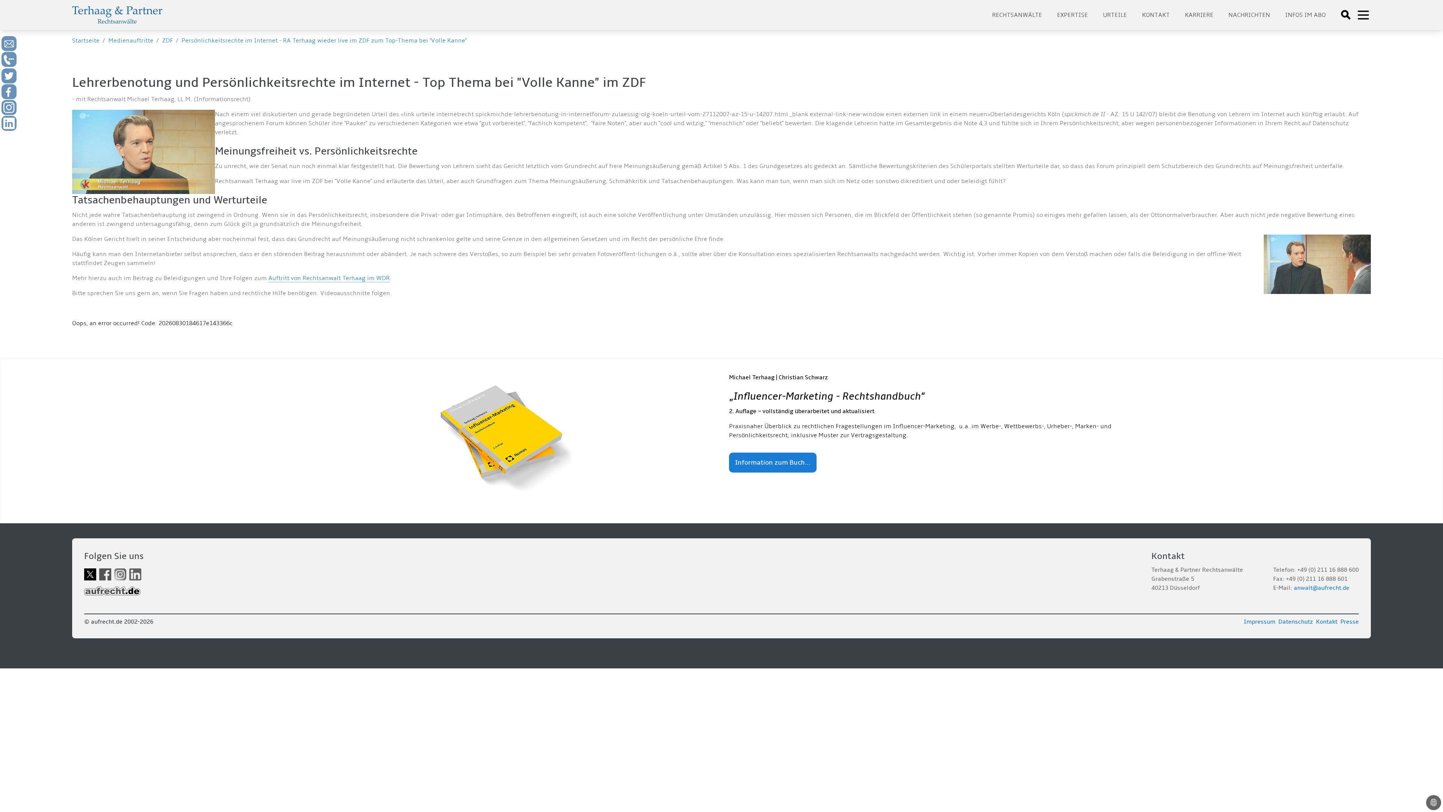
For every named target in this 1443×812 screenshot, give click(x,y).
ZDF (167, 40)
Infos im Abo (1305, 15)
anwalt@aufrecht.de (1321, 588)
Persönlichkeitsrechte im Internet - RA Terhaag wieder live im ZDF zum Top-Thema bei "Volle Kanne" (324, 40)
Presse (1349, 622)
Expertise (1072, 15)
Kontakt (1156, 15)
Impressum (1259, 622)
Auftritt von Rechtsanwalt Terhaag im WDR (329, 278)
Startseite (86, 40)
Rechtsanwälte (1017, 15)
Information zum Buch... (773, 463)
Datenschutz (1295, 622)
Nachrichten (1249, 15)
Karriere (1199, 15)
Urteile (1115, 15)
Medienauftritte (130, 40)
